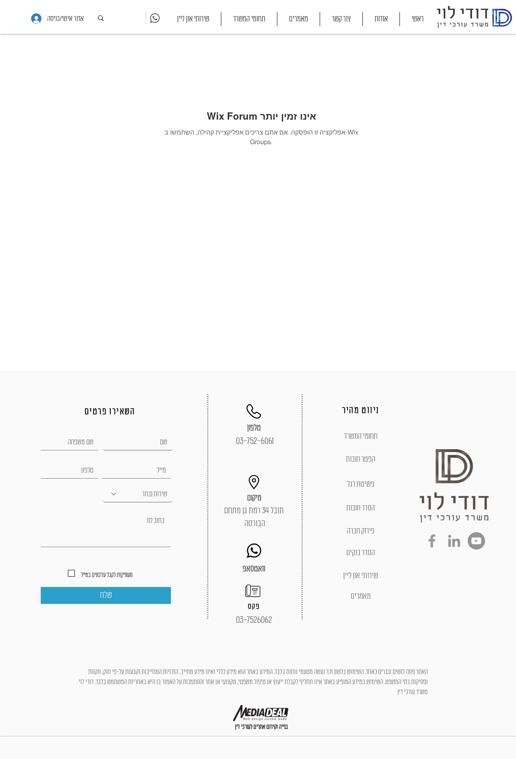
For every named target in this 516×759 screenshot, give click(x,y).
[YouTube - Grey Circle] (476, 541)
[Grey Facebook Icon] (432, 541)
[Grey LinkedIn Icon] (454, 541)
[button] (249, 19)
